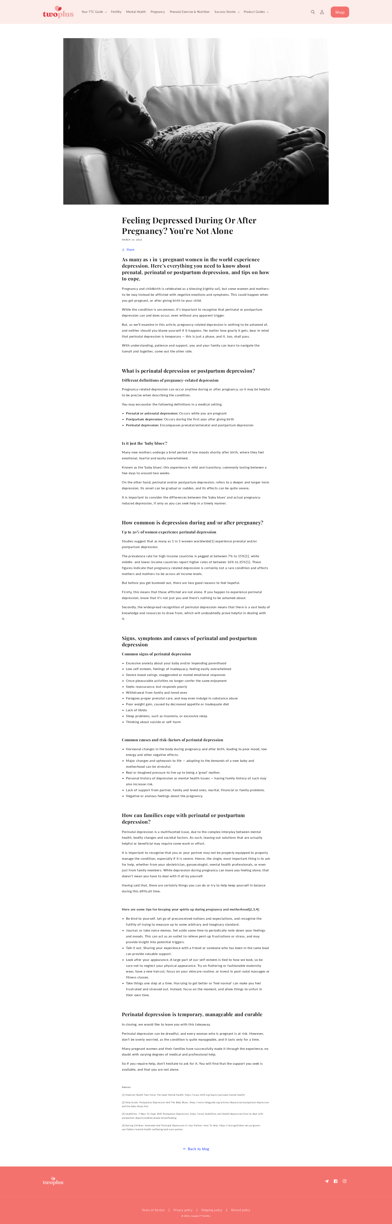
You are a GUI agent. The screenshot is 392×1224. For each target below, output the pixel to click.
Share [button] (130, 249)
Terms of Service (153, 1210)
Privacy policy (183, 1210)
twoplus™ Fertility (200, 1216)
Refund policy (240, 1210)
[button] (94, 12)
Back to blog (198, 1148)
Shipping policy (211, 1210)
